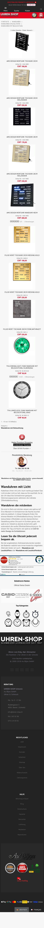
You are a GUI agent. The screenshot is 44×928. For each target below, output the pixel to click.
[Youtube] (32, 670)
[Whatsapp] (27, 670)
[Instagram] (22, 670)
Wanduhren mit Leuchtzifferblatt (29, 550)
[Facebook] (17, 670)
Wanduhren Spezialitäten (10, 24)
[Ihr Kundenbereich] (34, 9)
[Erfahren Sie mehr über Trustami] (3, 574)
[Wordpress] (12, 670)
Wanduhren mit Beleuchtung (12, 428)
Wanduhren (16, 22)
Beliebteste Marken (22, 581)
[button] (16, 8)
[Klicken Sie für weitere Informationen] (22, 565)
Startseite (5, 22)
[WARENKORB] (27, 9)
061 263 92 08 (23, 468)
